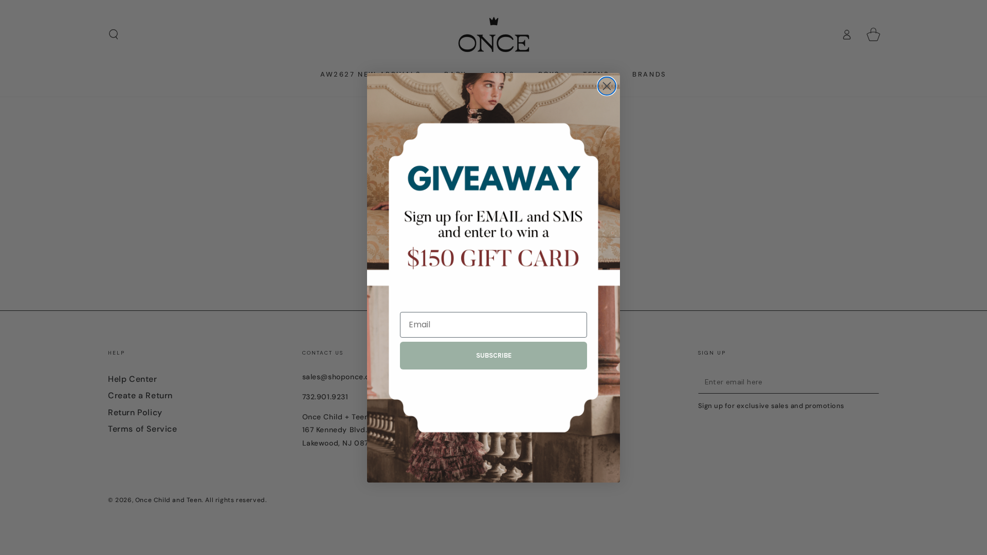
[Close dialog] (607, 86)
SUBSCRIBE (493, 355)
